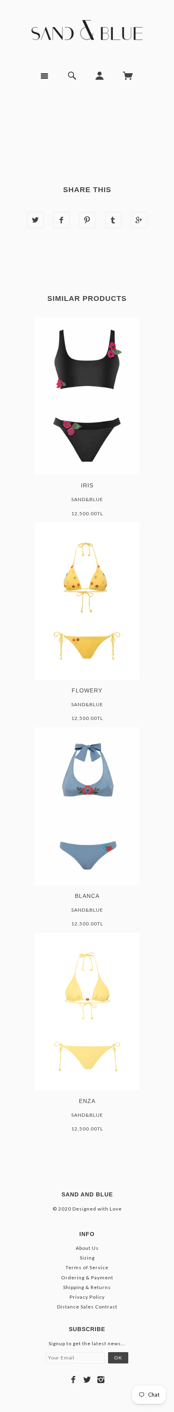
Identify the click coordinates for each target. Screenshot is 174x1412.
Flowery (87, 690)
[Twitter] (87, 1380)
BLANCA (87, 896)
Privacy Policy (87, 1297)
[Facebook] (73, 1380)
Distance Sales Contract (87, 1307)
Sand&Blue (87, 499)
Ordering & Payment (87, 1277)
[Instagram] (101, 1380)
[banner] (87, 32)
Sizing (87, 1258)
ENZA (87, 1101)
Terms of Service (87, 1267)
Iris (87, 485)
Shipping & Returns (87, 1287)
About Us (87, 1248)
